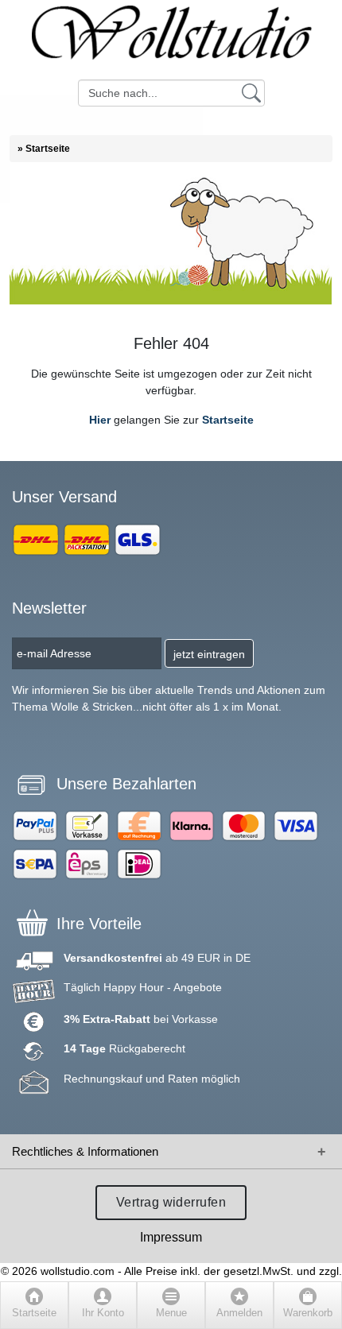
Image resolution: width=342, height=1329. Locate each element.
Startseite (228, 419)
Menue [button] (171, 1313)
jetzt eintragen (209, 654)
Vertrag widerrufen (171, 1202)
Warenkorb (307, 1313)
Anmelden (239, 1313)
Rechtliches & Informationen (85, 1151)
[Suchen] (251, 92)
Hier (100, 419)
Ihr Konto (103, 1313)
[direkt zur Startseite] (171, 40)
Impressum (171, 1237)
